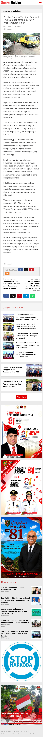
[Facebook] (20, 269)
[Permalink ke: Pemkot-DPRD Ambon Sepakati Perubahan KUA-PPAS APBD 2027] (8, 355)
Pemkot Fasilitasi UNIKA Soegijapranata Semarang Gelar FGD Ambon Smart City (27, 317)
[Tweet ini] (13, 296)
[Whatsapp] (32, 296)
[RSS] (7, 273)
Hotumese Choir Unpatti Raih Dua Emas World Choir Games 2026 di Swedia (27, 345)
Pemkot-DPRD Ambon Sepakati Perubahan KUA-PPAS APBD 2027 (26, 354)
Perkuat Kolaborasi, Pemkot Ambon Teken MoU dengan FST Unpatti (27, 335)
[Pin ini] (19, 296)
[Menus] (40, 2)
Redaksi (32, 734)
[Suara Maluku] (11, 2)
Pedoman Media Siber (8, 734)
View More (21, 397)
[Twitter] (26, 269)
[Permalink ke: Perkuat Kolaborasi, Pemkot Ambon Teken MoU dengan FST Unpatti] (8, 336)
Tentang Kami (22, 734)
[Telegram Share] (26, 296)
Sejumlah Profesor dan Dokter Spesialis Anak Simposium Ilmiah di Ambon (11, 283)
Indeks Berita (25, 732)
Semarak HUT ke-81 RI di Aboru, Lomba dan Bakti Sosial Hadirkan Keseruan (26, 326)
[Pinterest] (31, 269)
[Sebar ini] (6, 296)
